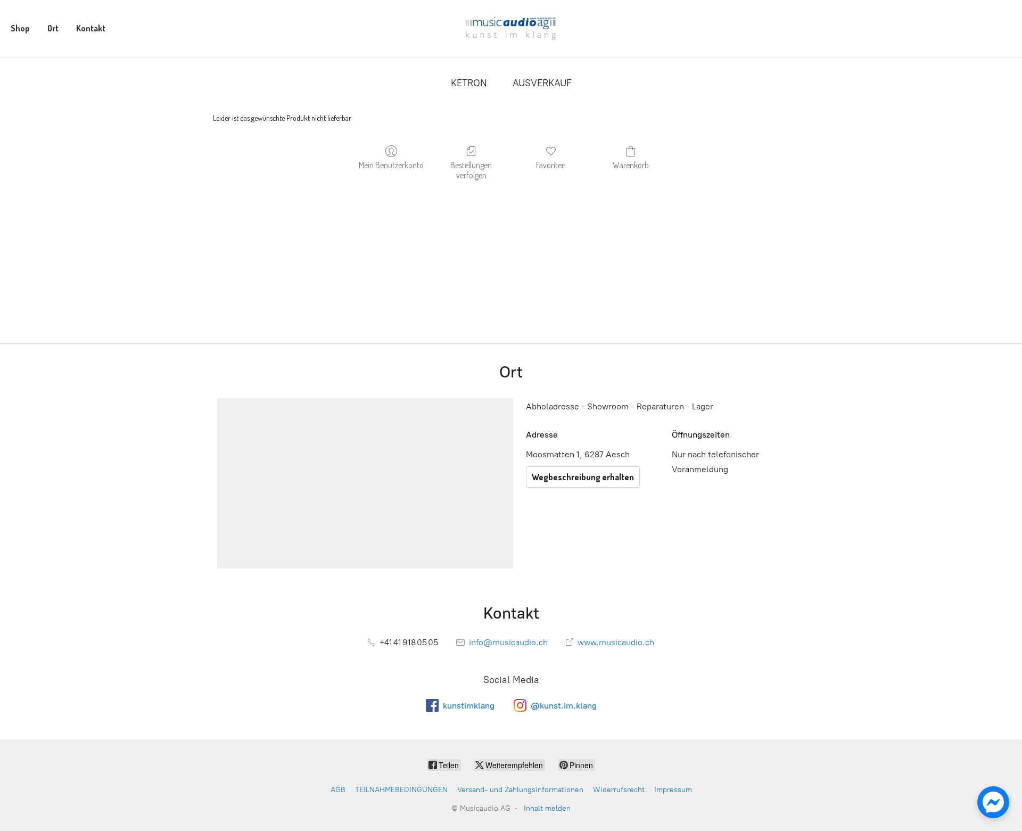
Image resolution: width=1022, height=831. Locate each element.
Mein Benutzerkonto (391, 165)
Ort (53, 28)
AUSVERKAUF (542, 83)
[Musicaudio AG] (511, 28)
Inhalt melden (547, 808)
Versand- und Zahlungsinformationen (520, 789)
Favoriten (551, 165)
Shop (20, 28)
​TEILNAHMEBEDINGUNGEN (401, 789)
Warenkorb (631, 165)
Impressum (673, 789)
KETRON (469, 83)
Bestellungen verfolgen (471, 170)
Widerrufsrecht (619, 789)
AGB (338, 789)
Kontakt (90, 28)
